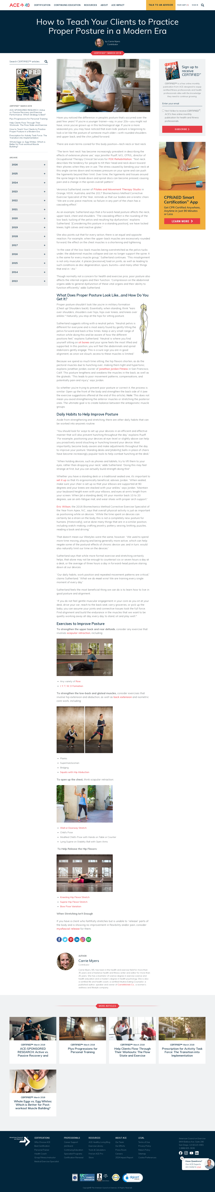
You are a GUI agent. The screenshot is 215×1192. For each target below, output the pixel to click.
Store (91, 1157)
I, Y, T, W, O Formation (71, 685)
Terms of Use (144, 1142)
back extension (122, 697)
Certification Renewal (73, 1157)
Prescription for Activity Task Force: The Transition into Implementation (28, 136)
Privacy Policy (144, 1146)
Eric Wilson (63, 506)
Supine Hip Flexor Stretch (73, 901)
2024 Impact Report (124, 1157)
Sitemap (142, 1154)
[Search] (46, 61)
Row (78, 681)
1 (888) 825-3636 (187, 1148)
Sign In (195, 5)
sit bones (84, 342)
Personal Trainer (41, 1150)
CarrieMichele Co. (126, 984)
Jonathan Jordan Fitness (113, 368)
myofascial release (68, 928)
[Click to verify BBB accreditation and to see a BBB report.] (103, 1177)
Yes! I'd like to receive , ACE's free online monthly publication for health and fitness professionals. (183, 115)
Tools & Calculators (97, 1150)
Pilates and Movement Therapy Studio (117, 189)
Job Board (68, 1146)
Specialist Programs (73, 1154)
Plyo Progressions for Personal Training (28, 118)
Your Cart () (183, 5)
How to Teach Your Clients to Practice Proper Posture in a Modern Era (27, 130)
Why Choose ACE (42, 1142)
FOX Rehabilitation (120, 159)
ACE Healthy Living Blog (99, 1142)
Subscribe (181, 129)
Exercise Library (96, 1146)
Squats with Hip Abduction (74, 772)
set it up (61, 480)
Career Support (71, 1142)
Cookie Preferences (147, 1157)
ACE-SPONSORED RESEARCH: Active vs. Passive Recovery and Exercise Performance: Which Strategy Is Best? (27, 112)
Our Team (119, 1142)
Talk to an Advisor (161, 5)
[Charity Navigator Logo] (87, 1177)
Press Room (120, 1150)
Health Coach (40, 1154)
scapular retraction (78, 633)
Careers (119, 1154)
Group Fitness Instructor (45, 1157)
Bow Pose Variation (70, 906)
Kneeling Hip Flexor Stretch (75, 897)
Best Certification (42, 1146)
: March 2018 (107, 53)
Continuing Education (73, 1150)
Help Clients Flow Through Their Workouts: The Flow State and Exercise (28, 123)
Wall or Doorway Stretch (73, 827)
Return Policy (144, 1150)
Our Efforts (120, 1146)
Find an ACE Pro (96, 1154)
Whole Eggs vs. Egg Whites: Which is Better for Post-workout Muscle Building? (27, 144)
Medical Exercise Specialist (46, 1161)
